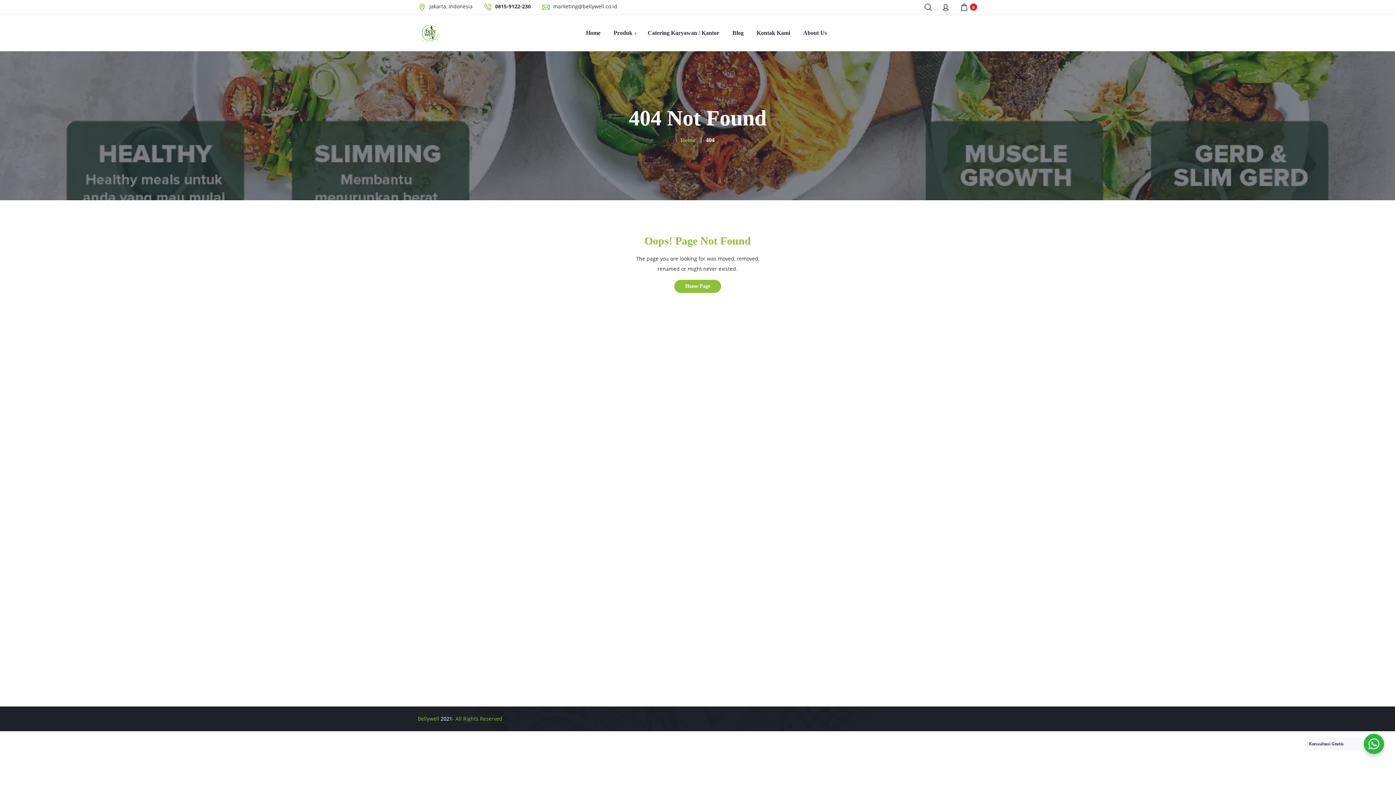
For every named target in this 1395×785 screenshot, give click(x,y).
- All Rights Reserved (477, 718)
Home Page (697, 286)
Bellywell (428, 718)
